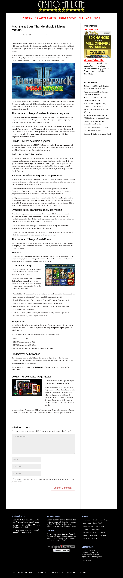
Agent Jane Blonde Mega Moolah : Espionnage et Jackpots (26, 526)
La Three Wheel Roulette (92, 131)
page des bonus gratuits (26, 363)
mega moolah (87, 532)
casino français (104, 520)
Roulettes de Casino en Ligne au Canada (97, 134)
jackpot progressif (88, 526)
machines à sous (39, 35)
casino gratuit (87, 523)
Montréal (95, 532)
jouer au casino (99, 526)
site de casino (93, 535)
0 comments (50, 35)
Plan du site (86, 561)
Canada (95, 520)
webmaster (18, 35)
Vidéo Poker (86, 538)
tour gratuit (103, 535)
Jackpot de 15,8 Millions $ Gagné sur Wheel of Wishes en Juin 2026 (26, 521)
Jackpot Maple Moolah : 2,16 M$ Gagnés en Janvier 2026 (26, 531)
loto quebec (86, 529)
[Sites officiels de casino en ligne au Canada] (61, 553)
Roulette (85, 535)
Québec (103, 532)
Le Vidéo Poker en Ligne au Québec (96, 127)
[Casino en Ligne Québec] (61, 11)
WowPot (94, 538)
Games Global (97, 523)
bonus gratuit (86, 520)
